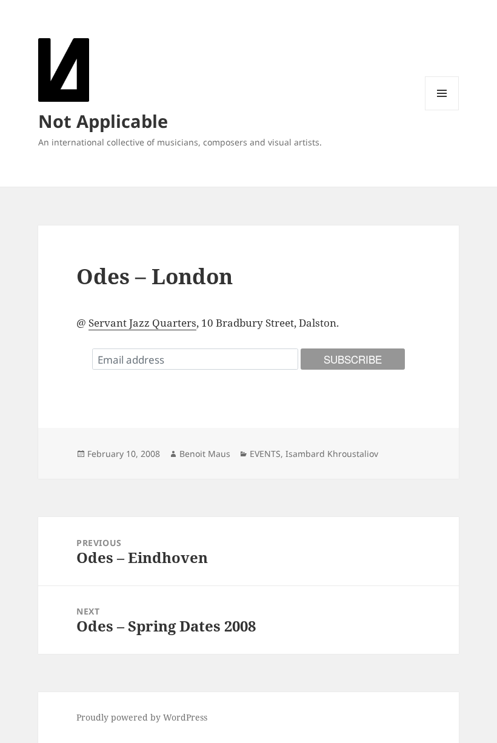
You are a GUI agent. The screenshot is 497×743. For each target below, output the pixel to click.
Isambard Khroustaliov (331, 453)
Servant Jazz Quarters (142, 323)
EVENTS (265, 453)
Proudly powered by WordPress (141, 717)
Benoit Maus (204, 453)
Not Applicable (103, 121)
